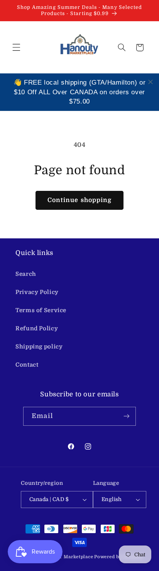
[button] (16, 47)
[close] (150, 82)
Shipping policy (39, 346)
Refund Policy (36, 328)
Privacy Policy (37, 292)
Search (25, 274)
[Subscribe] (126, 416)
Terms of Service (40, 310)
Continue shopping (79, 200)
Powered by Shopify (118, 556)
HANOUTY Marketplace (65, 556)
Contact (26, 365)
